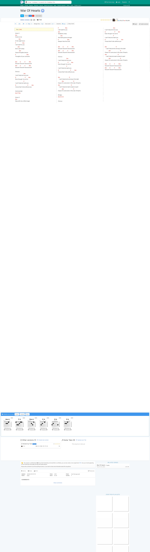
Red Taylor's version (118, 536)
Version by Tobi (29, 444)
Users (68, 5)
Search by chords (48, 5)
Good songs (100, 520)
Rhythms (36, 5)
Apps (55, 5)
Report (135, 24)
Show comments (58, 482)
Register (124, 2)
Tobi (40, 20)
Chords (26, 5)
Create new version (43, 440)
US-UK (55, 475)
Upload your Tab (81, 440)
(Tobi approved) (76, 474)
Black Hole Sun (101, 536)
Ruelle (26, 15)
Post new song (110, 2)
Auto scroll (47, 23)
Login (119, 2)
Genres (41, 5)
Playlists (31, 5)
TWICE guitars (117, 520)
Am (22, 15)
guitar (12, 417)
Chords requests (61, 5)
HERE (80, 462)
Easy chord (71, 23)
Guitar (16, 414)
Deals (72, 5)
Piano (27, 414)
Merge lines (37, 23)
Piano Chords (116, 503)
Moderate (126, 5)
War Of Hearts (101, 465)
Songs (22, 5)
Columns (59, 23)
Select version (25, 20)
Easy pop (99, 503)
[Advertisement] (120, 10)
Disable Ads (77, 5)
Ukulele (22, 414)
